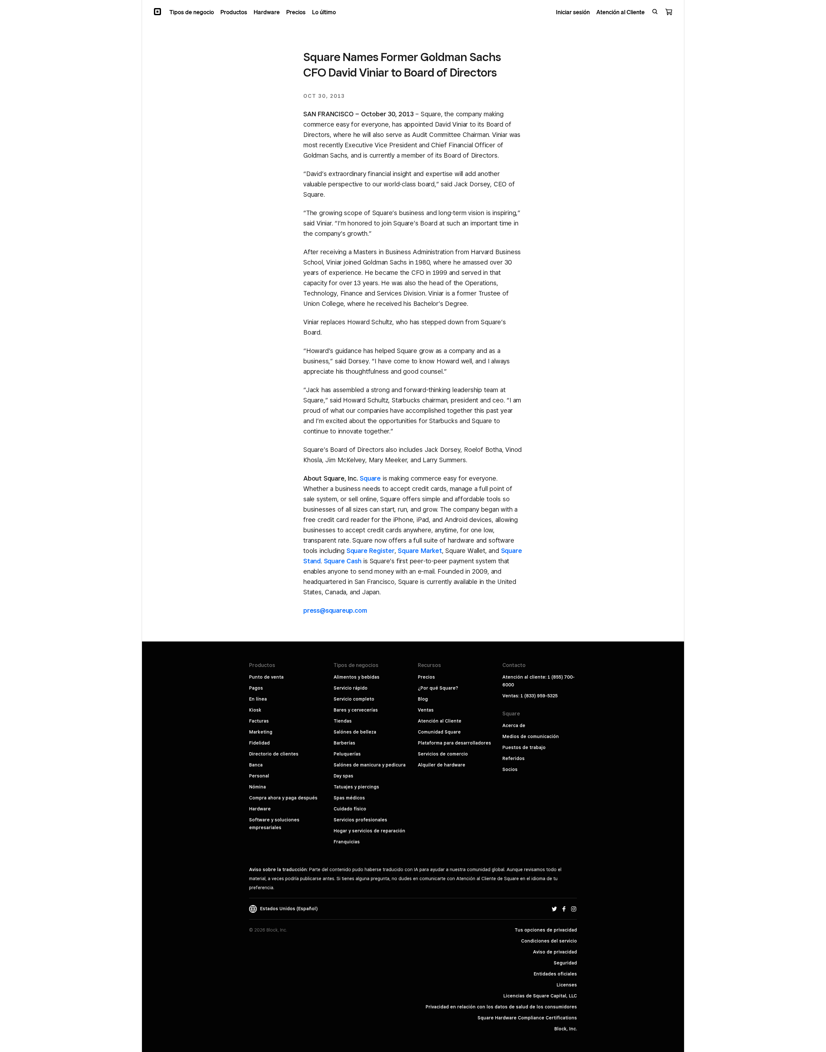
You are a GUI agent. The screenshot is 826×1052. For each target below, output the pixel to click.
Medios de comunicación (530, 736)
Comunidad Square (439, 731)
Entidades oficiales (555, 973)
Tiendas (343, 721)
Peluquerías (347, 753)
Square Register (371, 551)
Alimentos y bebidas (356, 677)
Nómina (257, 786)
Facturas (259, 721)
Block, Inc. (565, 1028)
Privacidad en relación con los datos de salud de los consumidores (501, 1006)
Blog (423, 699)
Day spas (343, 775)
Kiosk (255, 710)
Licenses (567, 984)
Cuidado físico (350, 808)
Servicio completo (354, 699)
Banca (256, 764)
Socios (510, 769)
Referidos (513, 758)
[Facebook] (564, 908)
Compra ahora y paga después (283, 797)
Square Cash (343, 561)
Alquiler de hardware (441, 764)
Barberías (344, 742)
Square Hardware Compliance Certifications (527, 1017)
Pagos (256, 688)
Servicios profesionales (360, 819)
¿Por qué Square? (438, 688)
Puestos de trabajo (524, 747)
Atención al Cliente (439, 721)
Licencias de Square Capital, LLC (540, 995)
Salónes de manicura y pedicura (370, 764)
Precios (426, 677)
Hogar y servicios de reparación (369, 830)
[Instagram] (573, 908)
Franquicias (347, 841)
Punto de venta (266, 677)
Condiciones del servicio (549, 940)
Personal (259, 775)
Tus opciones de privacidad (546, 929)
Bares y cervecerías (356, 710)
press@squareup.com (335, 610)
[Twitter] (554, 908)
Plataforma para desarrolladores (454, 742)
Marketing (260, 731)
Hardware (260, 808)
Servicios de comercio (443, 753)
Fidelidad (259, 742)
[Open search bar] (655, 11)
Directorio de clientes (273, 753)
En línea (258, 699)
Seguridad (565, 962)
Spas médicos (349, 797)
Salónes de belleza (355, 731)
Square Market (420, 551)
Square (370, 478)
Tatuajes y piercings (356, 786)
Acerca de (513, 725)
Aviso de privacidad (555, 951)
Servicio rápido (351, 688)
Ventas (426, 710)
